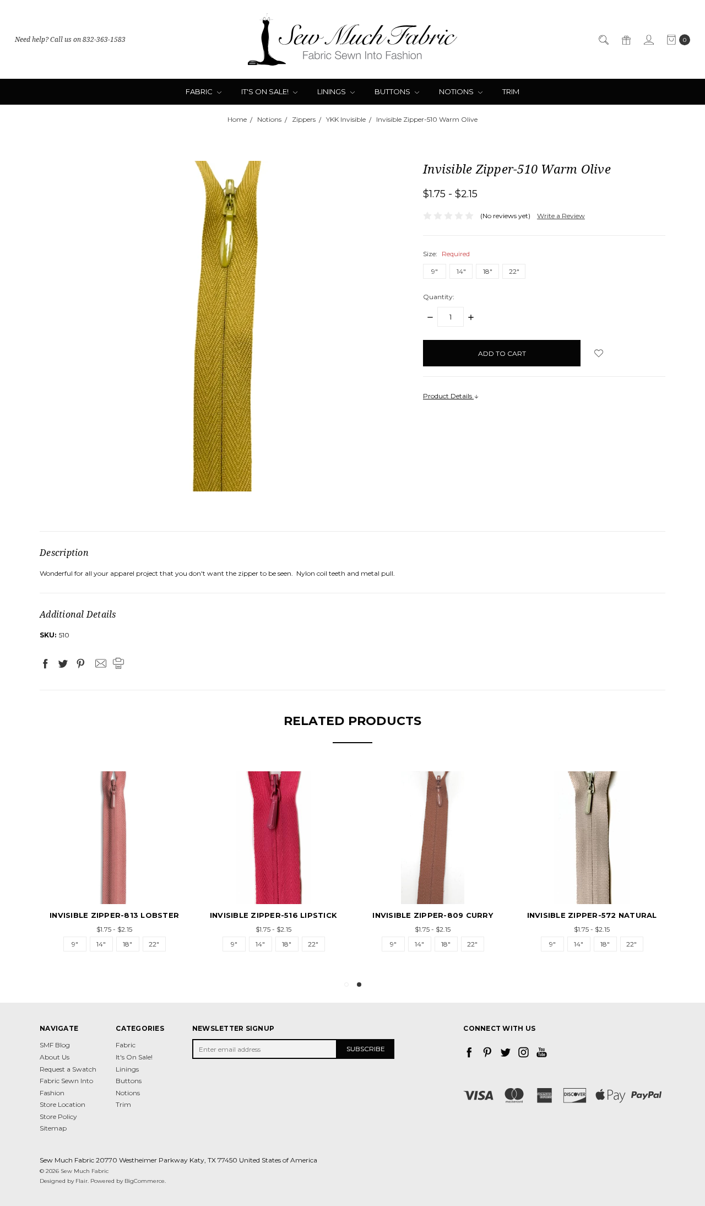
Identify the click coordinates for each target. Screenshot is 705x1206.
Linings (332, 91)
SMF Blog (55, 1045)
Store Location (62, 1104)
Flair (81, 1181)
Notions (457, 91)
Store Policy (58, 1116)
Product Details (448, 396)
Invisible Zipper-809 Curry (639, 915)
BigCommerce (144, 1181)
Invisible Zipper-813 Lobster (321, 915)
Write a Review (561, 216)
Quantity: (438, 297)
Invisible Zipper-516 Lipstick (480, 915)
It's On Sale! (265, 91)
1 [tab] (346, 984)
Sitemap (53, 1128)
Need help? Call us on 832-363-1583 (70, 39)
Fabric (200, 91)
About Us (54, 1057)
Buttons (393, 91)
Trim (510, 91)
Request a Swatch (68, 1069)
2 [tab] (359, 984)
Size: (446, 254)
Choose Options (162, 884)
